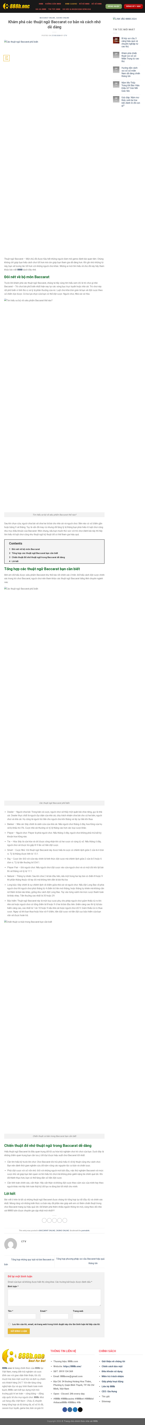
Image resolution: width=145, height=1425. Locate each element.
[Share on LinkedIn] (64, 1220)
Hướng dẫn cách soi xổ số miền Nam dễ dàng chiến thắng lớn (130, 72)
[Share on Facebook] (44, 1220)
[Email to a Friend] (54, 1220)
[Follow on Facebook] (64, 1409)
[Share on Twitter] (49, 1220)
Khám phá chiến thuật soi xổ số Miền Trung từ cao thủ (130, 57)
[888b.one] (16, 6)
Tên (10, 1311)
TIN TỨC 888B (54, 9)
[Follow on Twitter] (75, 1409)
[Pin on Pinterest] (59, 1220)
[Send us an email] (80, 1409)
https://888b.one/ (72, 1366)
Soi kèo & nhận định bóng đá (76, 9)
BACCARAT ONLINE (47, 18)
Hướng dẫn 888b (53, 4)
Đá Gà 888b (41, 9)
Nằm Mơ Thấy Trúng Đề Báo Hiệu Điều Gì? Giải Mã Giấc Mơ (130, 86)
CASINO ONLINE (62, 18)
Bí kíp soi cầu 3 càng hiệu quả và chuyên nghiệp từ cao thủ (129, 42)
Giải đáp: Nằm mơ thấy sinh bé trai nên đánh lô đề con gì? (130, 101)
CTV (65, 35)
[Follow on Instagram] (70, 1409)
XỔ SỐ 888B (96, 4)
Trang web (78, 1311)
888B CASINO (71, 4)
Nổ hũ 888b (84, 4)
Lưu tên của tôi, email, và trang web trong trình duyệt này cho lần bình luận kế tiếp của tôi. (56, 1324)
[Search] (36, 4)
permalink (85, 1230)
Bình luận (13, 1286)
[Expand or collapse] (101, 543)
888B (41, 4)
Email (43, 1311)
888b (4, 1368)
